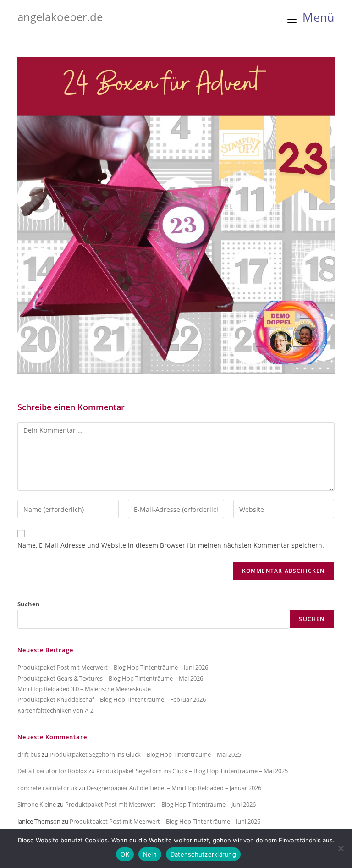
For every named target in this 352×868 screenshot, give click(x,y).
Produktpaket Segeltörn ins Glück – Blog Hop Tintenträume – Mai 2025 (145, 754)
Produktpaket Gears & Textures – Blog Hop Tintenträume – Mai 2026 (110, 678)
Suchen (28, 604)
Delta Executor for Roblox (52, 771)
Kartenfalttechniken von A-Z (55, 710)
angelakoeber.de (60, 16)
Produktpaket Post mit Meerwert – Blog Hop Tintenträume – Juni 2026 (112, 667)
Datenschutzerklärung (203, 854)
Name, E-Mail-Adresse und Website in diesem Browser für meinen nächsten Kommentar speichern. (170, 545)
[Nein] (340, 848)
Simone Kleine (36, 804)
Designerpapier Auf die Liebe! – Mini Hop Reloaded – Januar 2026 (174, 788)
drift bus (28, 754)
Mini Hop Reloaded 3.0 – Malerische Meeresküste (84, 689)
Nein (150, 854)
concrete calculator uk (47, 788)
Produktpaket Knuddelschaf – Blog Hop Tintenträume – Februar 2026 (111, 699)
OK (125, 854)
